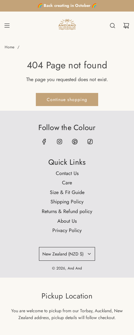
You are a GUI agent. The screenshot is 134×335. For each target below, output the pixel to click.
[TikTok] (90, 141)
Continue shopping (67, 99)
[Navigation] (7, 25)
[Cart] (126, 25)
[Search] (112, 25)
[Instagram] (59, 141)
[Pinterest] (75, 141)
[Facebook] (44, 141)
